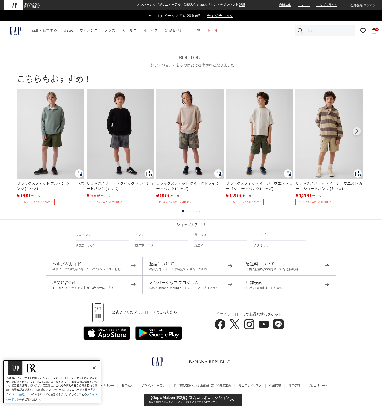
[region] (52, 381)
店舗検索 (285, 5)
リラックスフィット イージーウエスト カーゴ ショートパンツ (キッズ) (259, 186)
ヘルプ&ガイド (326, 5)
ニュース (304, 5)
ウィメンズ (83, 235)
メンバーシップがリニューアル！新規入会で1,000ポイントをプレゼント (191, 5)
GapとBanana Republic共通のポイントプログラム (184, 288)
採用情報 (294, 386)
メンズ (139, 235)
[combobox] (325, 30)
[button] (363, 5)
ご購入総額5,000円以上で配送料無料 (272, 269)
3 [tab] (189, 211)
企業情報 (275, 386)
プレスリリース (318, 386)
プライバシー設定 (153, 386)
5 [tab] (196, 211)
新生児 (198, 245)
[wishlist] (363, 30)
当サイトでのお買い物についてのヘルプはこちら (86, 269)
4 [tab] (193, 211)
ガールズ (200, 235)
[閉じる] (94, 368)
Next (357, 131)
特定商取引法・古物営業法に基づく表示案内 (202, 386)
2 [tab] (186, 211)
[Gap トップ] (12, 31)
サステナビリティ (250, 386)
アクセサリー (262, 245)
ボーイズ (259, 235)
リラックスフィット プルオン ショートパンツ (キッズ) (50, 186)
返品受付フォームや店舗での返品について (178, 269)
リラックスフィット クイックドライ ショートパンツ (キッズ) (120, 186)
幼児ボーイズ (144, 245)
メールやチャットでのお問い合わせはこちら (83, 288)
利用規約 (127, 386)
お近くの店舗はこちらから (264, 288)
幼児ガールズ (85, 245)
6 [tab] (199, 211)
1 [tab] (183, 211)
